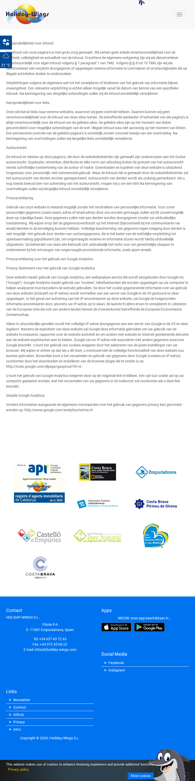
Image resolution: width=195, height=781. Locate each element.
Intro (17, 729)
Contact (19, 707)
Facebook (116, 663)
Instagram (116, 670)
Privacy (19, 722)
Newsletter (21, 700)
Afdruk (18, 715)
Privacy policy (18, 769)
